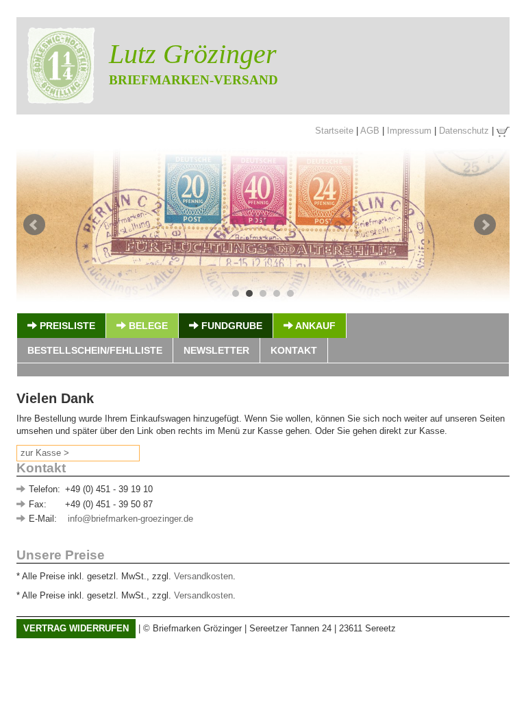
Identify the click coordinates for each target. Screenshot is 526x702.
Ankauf (314, 325)
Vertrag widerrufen (76, 628)
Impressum (409, 130)
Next (485, 225)
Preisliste (66, 325)
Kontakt (294, 350)
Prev (34, 225)
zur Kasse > (45, 453)
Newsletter (216, 350)
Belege (147, 325)
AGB (369, 130)
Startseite (334, 130)
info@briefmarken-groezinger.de (130, 518)
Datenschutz (464, 130)
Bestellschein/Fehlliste (94, 350)
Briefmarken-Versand (193, 80)
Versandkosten (203, 576)
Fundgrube (230, 325)
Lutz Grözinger (193, 53)
